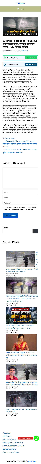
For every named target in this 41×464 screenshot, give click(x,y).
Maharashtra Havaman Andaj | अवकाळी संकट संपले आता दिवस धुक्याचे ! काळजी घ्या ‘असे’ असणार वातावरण (20, 144)
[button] (36, 438)
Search (5, 227)
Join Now (31, 58)
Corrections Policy (10, 449)
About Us (6, 433)
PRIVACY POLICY (9, 439)
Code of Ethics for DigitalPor (13, 446)
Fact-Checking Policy (11, 452)
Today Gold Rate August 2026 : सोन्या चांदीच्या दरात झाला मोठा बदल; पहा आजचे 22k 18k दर (21, 355)
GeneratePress (30, 461)
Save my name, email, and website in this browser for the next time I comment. (21, 208)
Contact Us (7, 436)
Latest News (10, 138)
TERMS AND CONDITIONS (13, 443)
